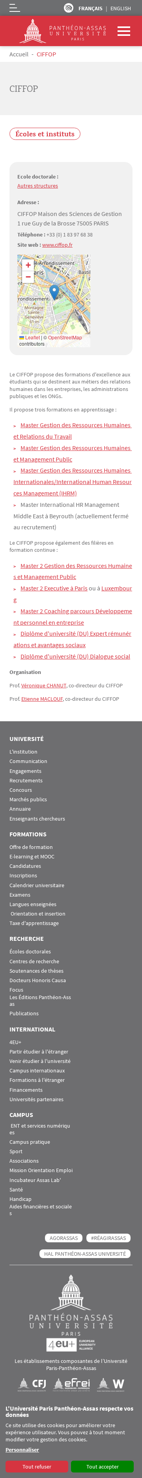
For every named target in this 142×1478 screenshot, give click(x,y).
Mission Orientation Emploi (41, 1170)
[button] (54, 293)
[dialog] (71, 1439)
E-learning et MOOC (31, 856)
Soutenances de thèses (36, 971)
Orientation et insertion (37, 913)
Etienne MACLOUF (42, 698)
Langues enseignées (32, 904)
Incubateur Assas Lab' (35, 1180)
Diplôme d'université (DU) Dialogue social (75, 656)
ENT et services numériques (39, 1129)
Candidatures (25, 866)
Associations (24, 1161)
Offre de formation (31, 847)
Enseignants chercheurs (37, 818)
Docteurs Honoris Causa (37, 980)
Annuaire (20, 809)
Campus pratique (29, 1142)
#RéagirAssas (108, 1238)
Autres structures (37, 185)
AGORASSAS (64, 1238)
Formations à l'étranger (37, 1080)
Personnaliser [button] (22, 1449)
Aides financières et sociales (40, 1210)
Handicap (20, 1199)
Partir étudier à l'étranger (38, 1051)
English (120, 8)
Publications (24, 1013)
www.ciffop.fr (57, 244)
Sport (15, 1151)
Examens (19, 895)
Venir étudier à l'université (40, 1061)
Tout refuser (36, 1466)
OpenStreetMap (65, 337)
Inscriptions (23, 875)
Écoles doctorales (30, 951)
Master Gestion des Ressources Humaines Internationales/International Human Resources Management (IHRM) (72, 481)
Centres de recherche (34, 961)
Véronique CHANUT (43, 685)
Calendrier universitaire (36, 885)
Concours (20, 790)
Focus (16, 990)
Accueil (18, 54)
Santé (16, 1189)
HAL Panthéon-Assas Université (85, 1253)
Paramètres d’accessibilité (68, 8)
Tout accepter (102, 1466)
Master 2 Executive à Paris (54, 588)
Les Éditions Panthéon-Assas (40, 1000)
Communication (28, 761)
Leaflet (32, 337)
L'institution (23, 751)
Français (90, 8)
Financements (26, 1090)
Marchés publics (28, 799)
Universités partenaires (36, 1099)
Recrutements (26, 780)
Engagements (25, 771)
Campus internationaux (37, 1070)
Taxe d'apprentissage (34, 923)
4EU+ (15, 1042)
